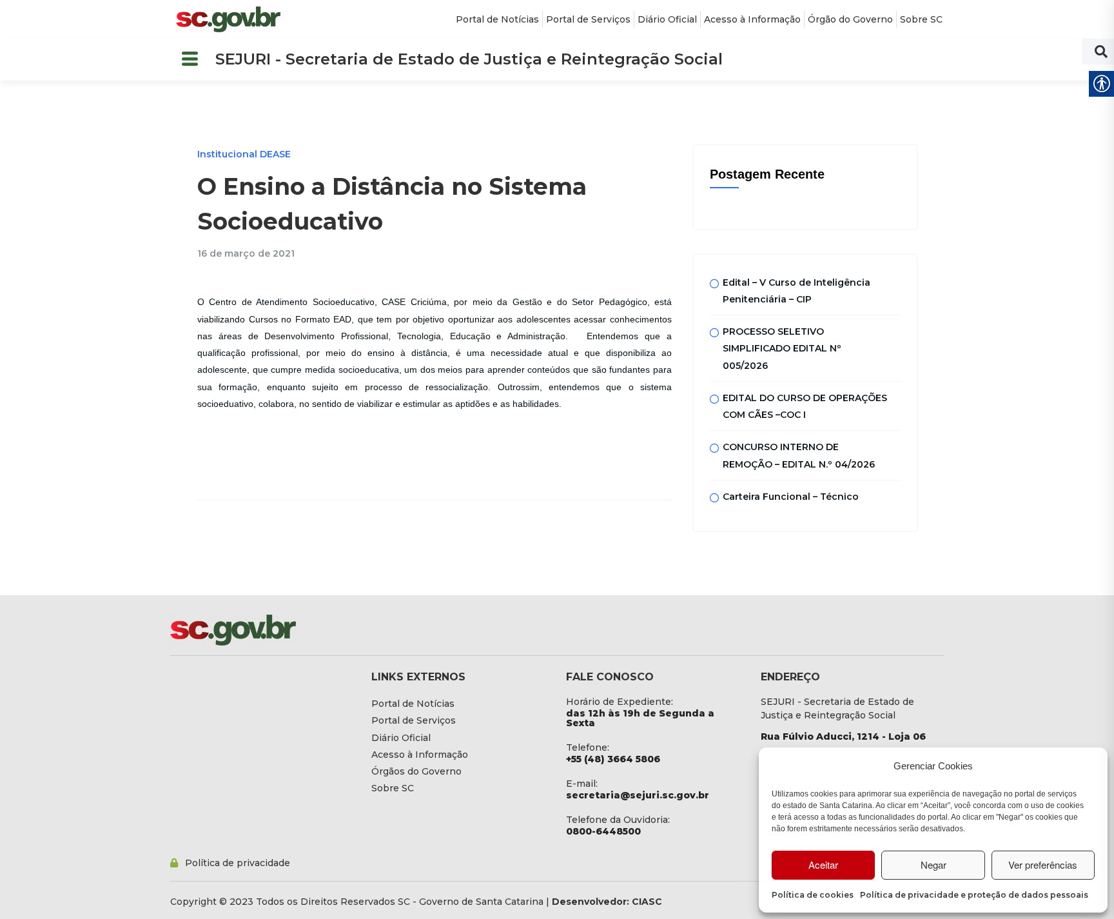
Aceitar (823, 864)
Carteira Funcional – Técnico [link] (791, 496)
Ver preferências (1042, 864)
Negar (933, 864)
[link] (228, 19)
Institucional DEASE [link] (244, 154)
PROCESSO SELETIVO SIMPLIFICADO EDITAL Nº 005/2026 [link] (782, 348)
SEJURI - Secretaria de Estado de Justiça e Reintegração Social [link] (469, 59)
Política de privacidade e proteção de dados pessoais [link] (974, 895)
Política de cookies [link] (813, 895)
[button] (189, 59)
